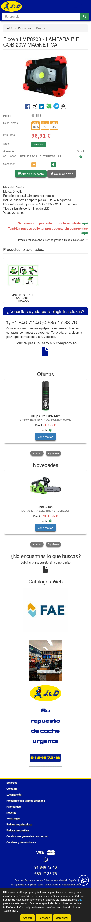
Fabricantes (13, 806)
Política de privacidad (19, 824)
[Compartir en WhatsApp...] (49, 107)
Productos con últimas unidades (25, 801)
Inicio (9, 28)
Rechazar (44, 917)
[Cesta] (75, 6)
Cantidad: (9, 163)
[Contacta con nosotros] (83, 880)
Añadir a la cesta (32, 173)
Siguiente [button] (53, 453)
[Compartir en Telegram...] (57, 107)
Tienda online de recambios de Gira (62, 884)
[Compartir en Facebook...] (28, 107)
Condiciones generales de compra (27, 836)
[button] (63, 107)
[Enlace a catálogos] (45, 609)
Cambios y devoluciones (21, 842)
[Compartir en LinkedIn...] (41, 107)
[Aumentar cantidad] (53, 164)
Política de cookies (17, 830)
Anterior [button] (36, 453)
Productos (25, 28)
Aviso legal (13, 818)
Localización (13, 794)
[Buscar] (84, 16)
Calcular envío (63, 173)
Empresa (11, 783)
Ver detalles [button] (45, 437)
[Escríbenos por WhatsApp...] (45, 860)
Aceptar (27, 917)
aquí (84, 223)
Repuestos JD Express (25, 884)
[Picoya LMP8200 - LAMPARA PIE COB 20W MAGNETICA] (45, 76)
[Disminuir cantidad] (33, 164)
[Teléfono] (8, 322)
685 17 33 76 (61, 322)
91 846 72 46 (26, 322)
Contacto (11, 788)
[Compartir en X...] (34, 107)
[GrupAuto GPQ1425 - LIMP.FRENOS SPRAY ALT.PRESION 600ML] (45, 396)
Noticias (11, 812)
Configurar (62, 917)
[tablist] (45, 418)
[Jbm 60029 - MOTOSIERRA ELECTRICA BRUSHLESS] (45, 487)
